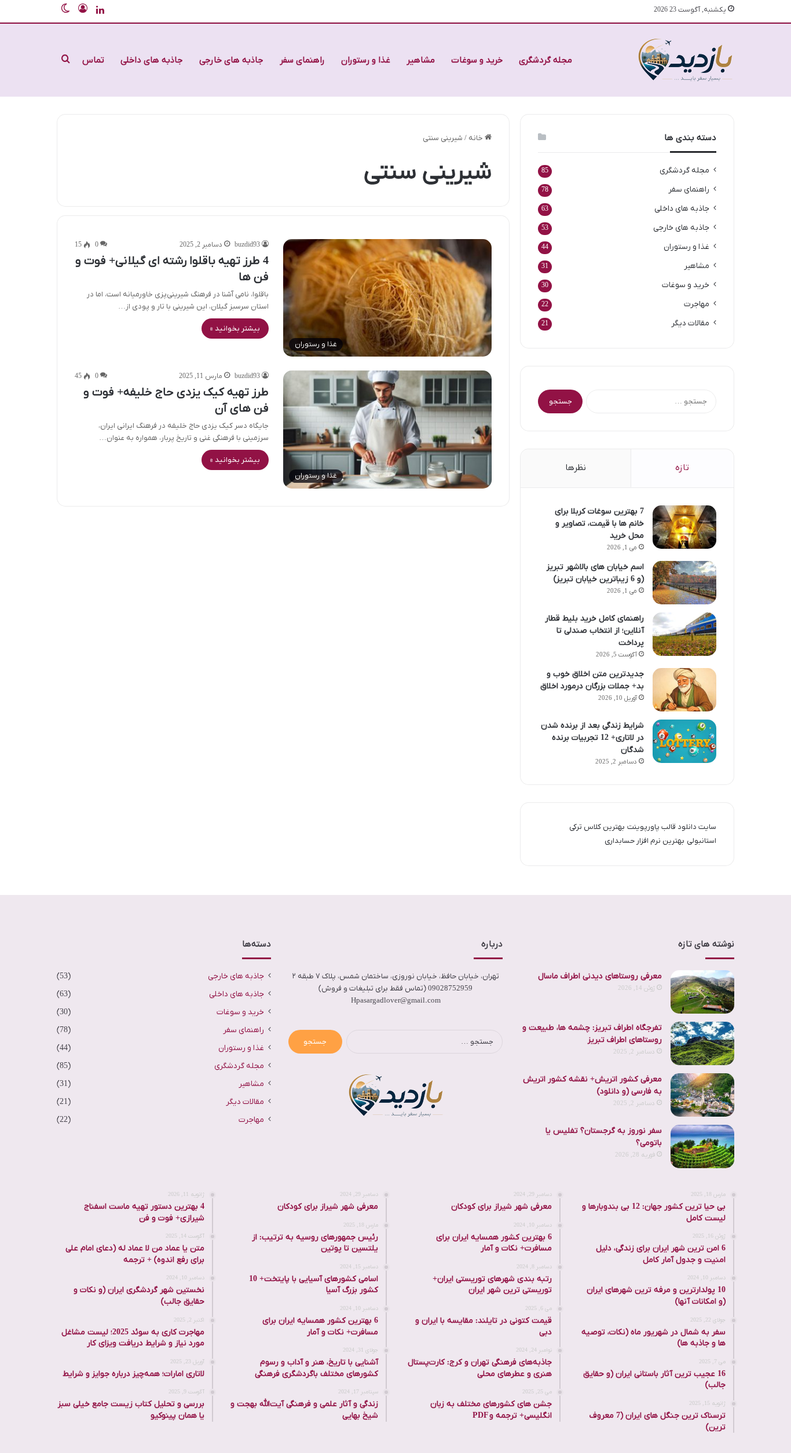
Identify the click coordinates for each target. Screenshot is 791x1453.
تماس (93, 60)
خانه (476, 138)
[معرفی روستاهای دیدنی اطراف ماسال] (702, 992)
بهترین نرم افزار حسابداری (644, 841)
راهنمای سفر (302, 60)
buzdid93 (247, 244)
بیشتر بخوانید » (235, 328)
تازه (682, 468)
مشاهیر (421, 60)
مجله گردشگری (545, 60)
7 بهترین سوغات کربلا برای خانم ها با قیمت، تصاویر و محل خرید (599, 523)
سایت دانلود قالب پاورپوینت (671, 827)
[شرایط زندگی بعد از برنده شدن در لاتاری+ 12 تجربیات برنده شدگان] (684, 741)
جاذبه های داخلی (151, 60)
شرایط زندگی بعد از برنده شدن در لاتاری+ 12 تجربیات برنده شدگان (592, 737)
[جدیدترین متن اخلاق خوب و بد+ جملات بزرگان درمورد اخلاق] (684, 689)
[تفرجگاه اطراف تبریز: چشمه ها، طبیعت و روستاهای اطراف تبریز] (702, 1043)
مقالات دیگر (690, 323)
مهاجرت (696, 304)
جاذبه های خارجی (231, 60)
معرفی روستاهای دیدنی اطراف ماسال (600, 976)
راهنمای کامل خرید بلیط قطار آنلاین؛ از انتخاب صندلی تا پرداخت (594, 630)
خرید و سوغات (477, 60)
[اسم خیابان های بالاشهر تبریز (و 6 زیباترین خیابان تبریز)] (684, 582)
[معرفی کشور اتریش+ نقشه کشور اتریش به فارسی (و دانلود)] (702, 1095)
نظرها (575, 468)
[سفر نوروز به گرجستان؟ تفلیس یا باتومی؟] (702, 1146)
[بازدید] (685, 60)
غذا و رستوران (365, 60)
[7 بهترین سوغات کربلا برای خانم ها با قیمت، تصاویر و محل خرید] (684, 527)
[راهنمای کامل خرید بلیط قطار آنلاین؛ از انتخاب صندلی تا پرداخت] (684, 634)
